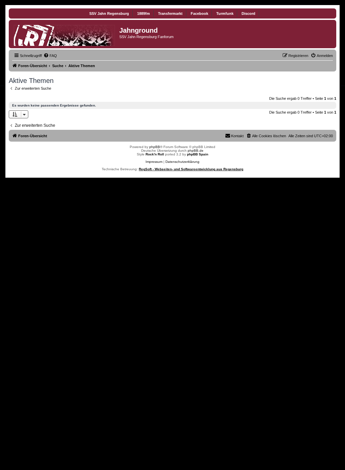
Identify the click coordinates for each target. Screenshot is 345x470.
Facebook (199, 13)
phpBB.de (195, 150)
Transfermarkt (170, 13)
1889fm (143, 13)
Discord (248, 13)
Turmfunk (224, 13)
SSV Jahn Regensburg (109, 13)
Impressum (154, 162)
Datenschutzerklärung (182, 162)
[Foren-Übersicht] (64, 34)
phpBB (154, 147)
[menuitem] (50, 56)
